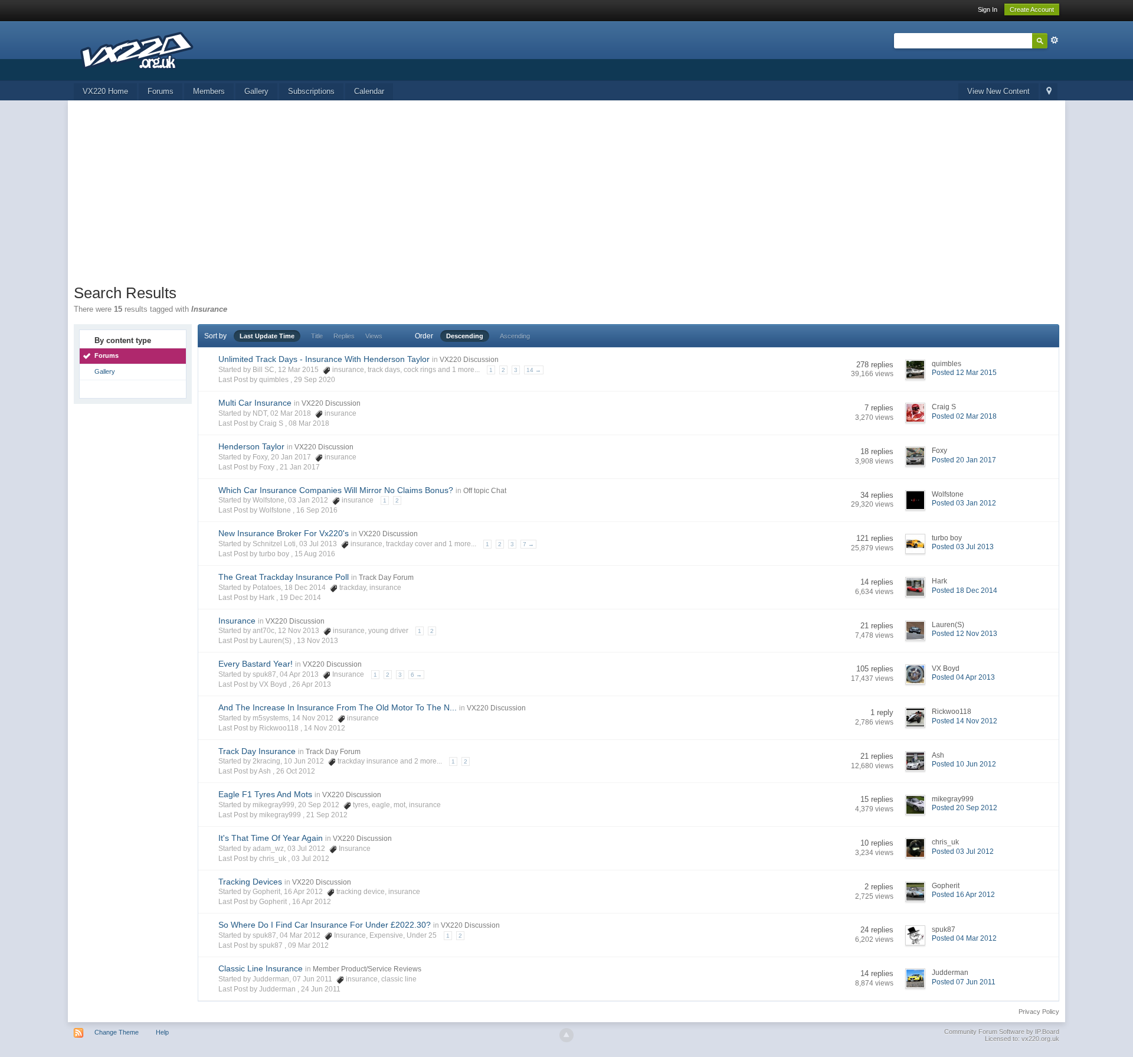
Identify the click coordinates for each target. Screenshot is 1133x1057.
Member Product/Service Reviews (367, 969)
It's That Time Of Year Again (270, 838)
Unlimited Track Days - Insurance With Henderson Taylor (324, 359)
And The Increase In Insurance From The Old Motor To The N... (337, 707)
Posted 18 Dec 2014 (964, 590)
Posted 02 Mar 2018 (964, 416)
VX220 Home (105, 91)
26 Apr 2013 (311, 684)
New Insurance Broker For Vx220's (283, 533)
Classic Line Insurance (260, 968)
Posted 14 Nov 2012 (964, 721)
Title (317, 336)
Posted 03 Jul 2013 (963, 547)
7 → (528, 544)
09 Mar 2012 (308, 945)
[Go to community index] (138, 49)
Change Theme (116, 1032)
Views (373, 336)
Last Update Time (267, 336)
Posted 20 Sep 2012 (964, 808)
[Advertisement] (566, 195)
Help (162, 1032)
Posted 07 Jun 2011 (964, 982)
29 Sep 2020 (314, 380)
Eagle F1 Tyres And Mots (265, 794)
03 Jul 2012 (310, 858)
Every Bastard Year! (255, 663)
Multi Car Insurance (255, 402)
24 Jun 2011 (320, 989)
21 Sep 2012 (327, 815)
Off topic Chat (484, 491)
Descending (464, 336)
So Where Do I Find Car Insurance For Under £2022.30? (324, 924)
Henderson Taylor (251, 446)
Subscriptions (311, 91)
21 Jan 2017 (300, 467)
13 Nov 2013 (317, 641)
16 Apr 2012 (311, 902)
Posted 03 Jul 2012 (963, 851)
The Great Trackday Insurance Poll (283, 577)
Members (209, 91)
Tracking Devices (250, 881)
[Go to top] (566, 1035)
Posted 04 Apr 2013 (963, 677)
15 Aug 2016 (314, 554)
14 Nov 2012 (324, 728)
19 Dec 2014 (300, 597)
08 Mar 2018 (309, 423)
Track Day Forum (386, 577)
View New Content (998, 91)
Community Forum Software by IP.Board (1001, 1031)
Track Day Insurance (257, 751)
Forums (160, 91)
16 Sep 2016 (317, 510)
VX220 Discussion (469, 359)
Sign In (987, 9)
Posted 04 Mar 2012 (964, 938)
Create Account (1032, 9)
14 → (533, 370)
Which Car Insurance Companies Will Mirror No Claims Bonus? (335, 490)
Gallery (256, 91)
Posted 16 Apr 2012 (963, 894)
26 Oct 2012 (295, 771)
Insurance (237, 620)
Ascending (515, 336)
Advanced (1054, 40)
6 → (416, 674)
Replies (344, 336)
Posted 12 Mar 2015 (964, 372)
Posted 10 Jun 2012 (964, 764)
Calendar (369, 91)
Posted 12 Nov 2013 (964, 633)
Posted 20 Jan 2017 (964, 460)
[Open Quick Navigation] (1048, 91)
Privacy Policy (1039, 1011)
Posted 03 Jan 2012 (964, 503)
